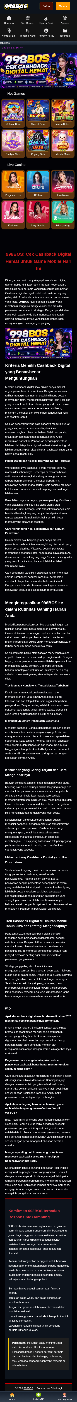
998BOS (28, 1388)
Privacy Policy (46, 35)
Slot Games (27, 23)
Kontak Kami (9, 35)
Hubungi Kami (65, 1399)
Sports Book (46, 23)
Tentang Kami (27, 35)
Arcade (65, 23)
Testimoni (65, 35)
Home (12, 1399)
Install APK (38, 1399)
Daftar (46, 6)
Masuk (63, 6)
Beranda (9, 23)
